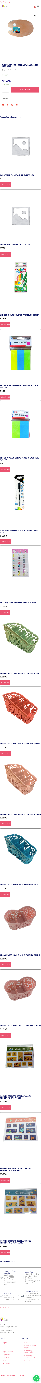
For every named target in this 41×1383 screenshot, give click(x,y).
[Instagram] (2, 1309)
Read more (5, 324)
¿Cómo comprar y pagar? (30, 1347)
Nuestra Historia (30, 1343)
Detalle (5, 98)
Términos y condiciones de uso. (31, 1357)
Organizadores (8, 1351)
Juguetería (6, 1357)
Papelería (6, 1354)
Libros (5, 1348)
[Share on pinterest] (12, 104)
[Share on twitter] (7, 104)
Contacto (27, 1361)
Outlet (5, 1360)
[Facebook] (7, 1309)
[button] (38, 6)
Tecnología (7, 1363)
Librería (5, 1346)
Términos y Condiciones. (29, 1352)
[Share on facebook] (3, 104)
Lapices (5, 1343)
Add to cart (25, 89)
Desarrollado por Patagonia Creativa (13, 1375)
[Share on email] (16, 104)
